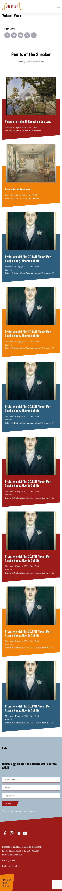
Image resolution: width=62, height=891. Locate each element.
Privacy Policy (8, 860)
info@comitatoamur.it (12, 854)
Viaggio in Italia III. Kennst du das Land (28, 121)
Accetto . (21, 811)
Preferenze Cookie (10, 866)
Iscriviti (9, 803)
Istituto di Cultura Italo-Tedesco (27, 131)
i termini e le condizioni (24, 811)
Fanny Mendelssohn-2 (17, 189)
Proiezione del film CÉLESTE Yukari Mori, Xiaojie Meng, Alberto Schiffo (28, 259)
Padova (8, 131)
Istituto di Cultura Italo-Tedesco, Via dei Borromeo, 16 (29, 273)
